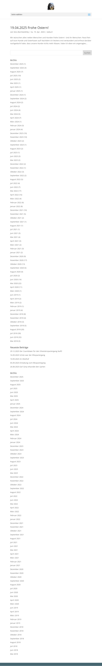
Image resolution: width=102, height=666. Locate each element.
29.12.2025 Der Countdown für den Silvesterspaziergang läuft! (36, 351)
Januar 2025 (15, 91)
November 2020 (16, 260)
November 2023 (16, 137)
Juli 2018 (13, 333)
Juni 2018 (14, 337)
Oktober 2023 (15, 141)
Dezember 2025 (16, 64)
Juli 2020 (13, 275)
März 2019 (14, 302)
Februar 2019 (15, 306)
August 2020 (15, 272)
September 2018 (17, 325)
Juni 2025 (14, 79)
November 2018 (16, 318)
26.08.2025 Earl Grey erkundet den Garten (27, 366)
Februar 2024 (15, 125)
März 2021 (14, 245)
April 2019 (14, 299)
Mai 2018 (14, 341)
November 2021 (16, 214)
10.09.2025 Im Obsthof (19, 359)
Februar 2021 (15, 248)
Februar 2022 (15, 202)
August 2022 (15, 179)
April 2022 (14, 195)
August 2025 (15, 71)
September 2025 (17, 68)
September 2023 (17, 145)
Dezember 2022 (16, 164)
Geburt (50, 32)
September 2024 (17, 98)
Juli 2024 (13, 106)
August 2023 (15, 148)
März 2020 (14, 291)
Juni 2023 (14, 156)
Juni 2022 (14, 187)
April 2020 (14, 287)
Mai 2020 (14, 283)
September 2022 (17, 175)
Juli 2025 (13, 75)
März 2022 (14, 198)
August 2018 (15, 329)
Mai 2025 (14, 83)
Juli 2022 (13, 183)
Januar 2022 (15, 206)
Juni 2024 (14, 110)
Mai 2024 (14, 114)
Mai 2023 (14, 160)
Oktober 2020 (15, 264)
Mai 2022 (14, 191)
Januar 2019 (15, 310)
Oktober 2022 (15, 172)
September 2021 (17, 222)
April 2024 (14, 118)
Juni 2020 (14, 279)
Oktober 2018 (15, 322)
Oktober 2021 (15, 218)
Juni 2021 (14, 233)
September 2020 (17, 268)
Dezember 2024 (16, 95)
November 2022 (16, 168)
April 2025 (14, 87)
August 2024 (15, 102)
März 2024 (14, 121)
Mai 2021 (14, 237)
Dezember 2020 (16, 256)
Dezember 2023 (16, 133)
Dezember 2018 (16, 314)
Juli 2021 (13, 229)
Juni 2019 (14, 295)
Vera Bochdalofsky (21, 32)
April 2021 (14, 241)
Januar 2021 (15, 252)
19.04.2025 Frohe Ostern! (29, 27)
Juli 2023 (13, 152)
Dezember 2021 (16, 210)
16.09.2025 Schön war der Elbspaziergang (27, 355)
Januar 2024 (15, 129)
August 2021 (15, 225)
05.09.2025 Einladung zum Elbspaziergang (28, 363)
